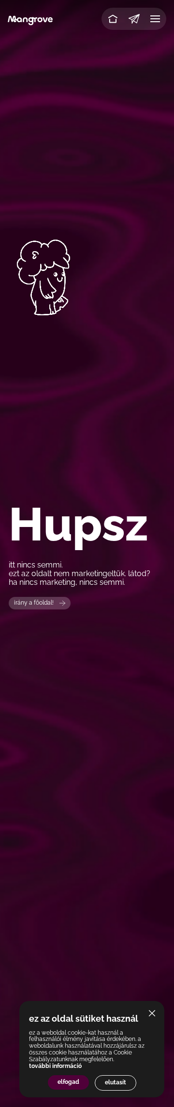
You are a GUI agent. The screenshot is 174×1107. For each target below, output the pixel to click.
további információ (55, 1066)
